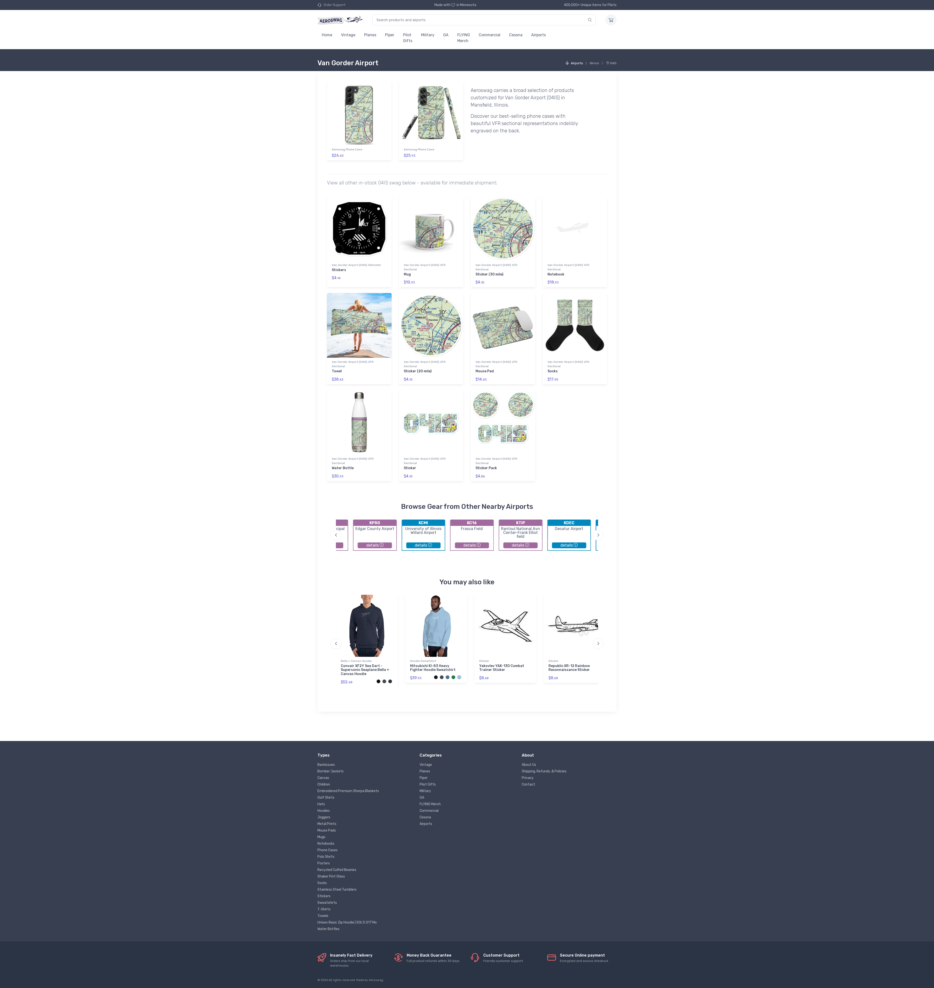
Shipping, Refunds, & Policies (544, 771)
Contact (528, 784)
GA (446, 35)
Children (323, 784)
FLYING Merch (463, 38)
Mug (407, 274)
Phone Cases (327, 850)
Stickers (339, 270)
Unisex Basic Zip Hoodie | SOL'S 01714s (347, 922)
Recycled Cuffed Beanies (336, 870)
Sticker (410, 468)
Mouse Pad (485, 371)
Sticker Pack (486, 468)
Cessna (515, 35)
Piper (389, 35)
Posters (323, 863)
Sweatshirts (327, 903)
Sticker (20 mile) (418, 371)
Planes (370, 35)
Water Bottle (343, 468)
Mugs (321, 837)
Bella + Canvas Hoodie (356, 661)
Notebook (556, 274)
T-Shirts (324, 909)
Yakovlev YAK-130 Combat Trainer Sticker (501, 668)
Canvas (323, 778)
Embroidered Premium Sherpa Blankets (348, 791)
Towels (322, 916)
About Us (529, 765)
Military (427, 35)
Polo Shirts (325, 857)
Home (327, 35)
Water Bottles (328, 929)
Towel (337, 371)
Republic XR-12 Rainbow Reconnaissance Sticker (569, 668)
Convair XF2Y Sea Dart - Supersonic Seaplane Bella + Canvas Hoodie (365, 670)
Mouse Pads (326, 830)
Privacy (528, 778)
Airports (538, 35)
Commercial (489, 35)
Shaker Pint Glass (331, 876)
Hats (321, 804)
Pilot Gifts (407, 38)
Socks (553, 371)
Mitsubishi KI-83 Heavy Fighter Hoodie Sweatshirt (433, 668)
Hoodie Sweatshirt (423, 661)
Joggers (323, 817)
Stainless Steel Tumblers (337, 889)
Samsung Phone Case (347, 149)
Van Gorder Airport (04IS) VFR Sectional (425, 267)
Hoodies (323, 811)
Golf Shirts (325, 798)
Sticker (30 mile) (489, 274)
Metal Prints (326, 824)
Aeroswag (376, 980)
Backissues (326, 765)
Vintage (348, 35)
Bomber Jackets (330, 771)
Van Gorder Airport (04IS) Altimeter (356, 265)
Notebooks (325, 844)
